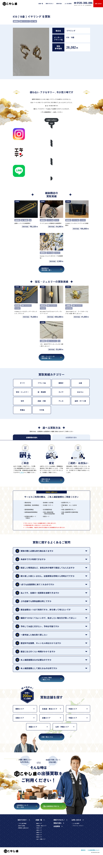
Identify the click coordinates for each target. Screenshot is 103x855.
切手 (22, 401)
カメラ (61, 392)
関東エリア (19, 709)
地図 (51, 123)
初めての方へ (23, 820)
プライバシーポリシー (78, 825)
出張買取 (57, 826)
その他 (41, 410)
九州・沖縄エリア (62, 727)
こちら (22, 472)
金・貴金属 (42, 392)
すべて (22, 383)
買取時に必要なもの (23, 828)
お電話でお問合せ (51, 120)
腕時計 (61, 383)
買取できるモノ (50, 3)
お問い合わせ (98, 3)
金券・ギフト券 (80, 401)
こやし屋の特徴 (22, 823)
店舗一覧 (40, 3)
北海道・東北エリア (49, 709)
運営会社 (83, 850)
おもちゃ (80, 392)
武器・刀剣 (42, 401)
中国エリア (73, 718)
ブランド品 (42, 383)
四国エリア (33, 727)
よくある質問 (68, 3)
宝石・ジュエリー (24, 21)
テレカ (61, 401)
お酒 (80, 383)
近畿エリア (46, 718)
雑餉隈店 (16, 21)
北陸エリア (19, 718)
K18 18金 (33, 21)
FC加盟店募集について (93, 850)
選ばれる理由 (21, 825)
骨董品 (22, 410)
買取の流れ (59, 3)
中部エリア (73, 709)
